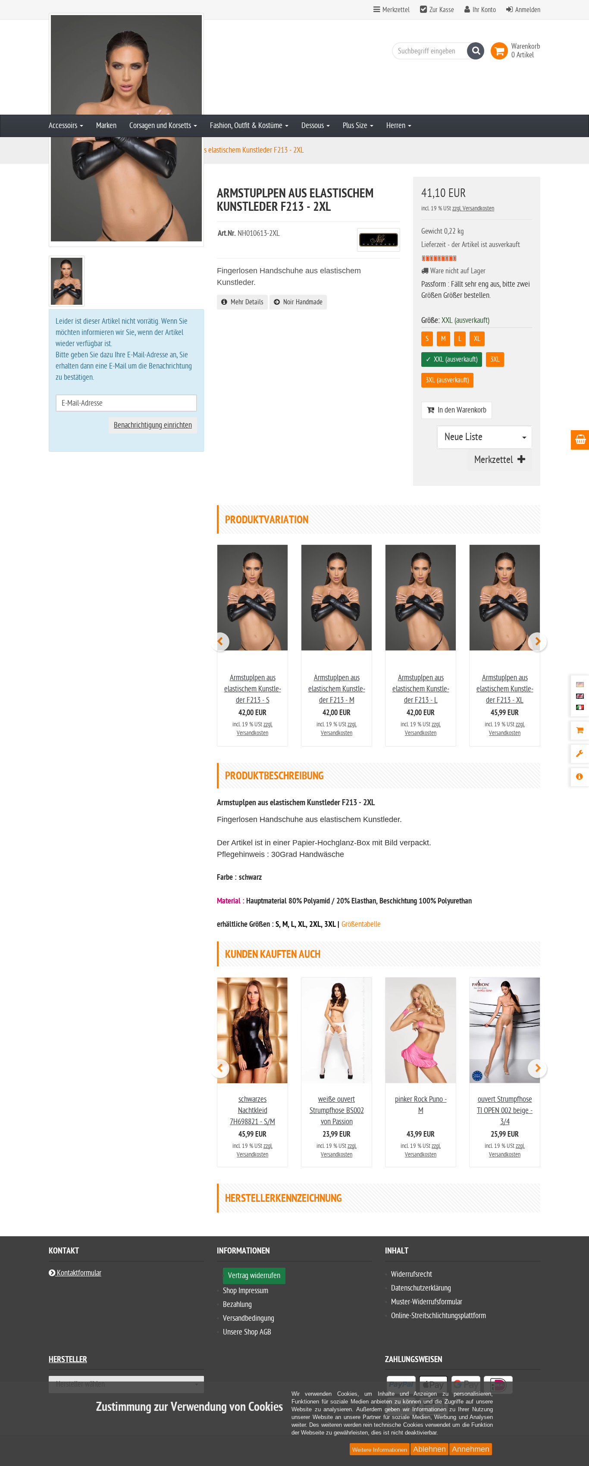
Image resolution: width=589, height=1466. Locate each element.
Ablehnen (429, 1449)
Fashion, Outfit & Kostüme (247, 125)
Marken (106, 125)
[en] (580, 695)
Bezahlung (237, 1304)
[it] (580, 707)
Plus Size (356, 125)
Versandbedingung (248, 1318)
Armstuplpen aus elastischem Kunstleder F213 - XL (504, 689)
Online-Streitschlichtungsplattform (438, 1315)
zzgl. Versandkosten (473, 208)
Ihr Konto (484, 10)
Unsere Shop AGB (247, 1332)
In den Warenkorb (460, 410)
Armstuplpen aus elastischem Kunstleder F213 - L (420, 689)
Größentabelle (361, 924)
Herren (396, 125)
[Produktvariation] (579, 753)
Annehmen (470, 1449)
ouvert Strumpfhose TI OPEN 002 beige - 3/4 (505, 1110)
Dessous (313, 125)
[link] (501, 50)
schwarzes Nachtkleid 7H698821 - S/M (252, 1110)
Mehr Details (245, 302)
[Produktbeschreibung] (579, 777)
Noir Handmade (301, 302)
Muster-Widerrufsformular (426, 1302)
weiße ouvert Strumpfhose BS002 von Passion (337, 1110)
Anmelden (527, 10)
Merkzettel (395, 10)
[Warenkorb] (579, 730)
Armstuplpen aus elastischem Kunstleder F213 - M (336, 689)
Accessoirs (64, 125)
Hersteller (68, 1360)
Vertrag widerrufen (254, 1275)
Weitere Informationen (379, 1450)
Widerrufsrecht (411, 1274)
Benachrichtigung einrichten (153, 425)
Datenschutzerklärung (421, 1288)
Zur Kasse (441, 10)
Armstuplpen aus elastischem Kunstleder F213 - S (252, 689)
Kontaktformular (78, 1273)
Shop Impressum (245, 1290)
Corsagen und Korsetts (161, 125)
